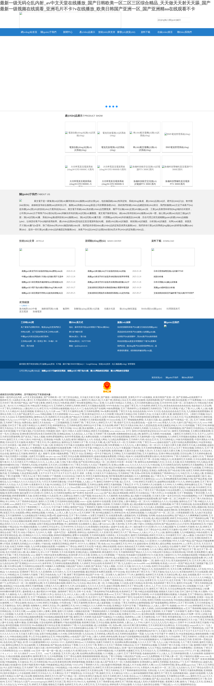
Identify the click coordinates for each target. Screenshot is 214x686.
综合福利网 (29, 645)
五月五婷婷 (169, 628)
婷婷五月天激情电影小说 (142, 437)
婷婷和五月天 (26, 659)
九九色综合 (76, 434)
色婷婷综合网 (68, 600)
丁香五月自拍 (100, 549)
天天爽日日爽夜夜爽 (200, 431)
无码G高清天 (30, 580)
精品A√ (173, 622)
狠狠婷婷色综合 (188, 684)
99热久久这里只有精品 (79, 431)
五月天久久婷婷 (35, 487)
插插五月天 (104, 673)
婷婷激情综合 (59, 425)
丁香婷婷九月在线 (28, 465)
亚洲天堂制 (117, 501)
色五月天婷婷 (109, 676)
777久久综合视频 (24, 479)
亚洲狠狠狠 (19, 459)
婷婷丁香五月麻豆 (192, 529)
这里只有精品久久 (30, 425)
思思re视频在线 (198, 507)
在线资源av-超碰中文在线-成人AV (116, 527)
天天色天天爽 (95, 442)
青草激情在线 (174, 617)
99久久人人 (63, 487)
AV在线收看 (170, 493)
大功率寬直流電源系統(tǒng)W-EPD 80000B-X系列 (113, 184)
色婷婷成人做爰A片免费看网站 (41, 428)
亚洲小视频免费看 (59, 453)
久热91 (27, 439)
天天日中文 (43, 580)
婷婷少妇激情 (138, 400)
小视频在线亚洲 (81, 611)
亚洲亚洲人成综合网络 (160, 544)
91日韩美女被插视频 (59, 408)
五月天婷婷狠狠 (60, 414)
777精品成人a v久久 (169, 684)
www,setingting (156, 628)
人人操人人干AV (102, 428)
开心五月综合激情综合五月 (42, 636)
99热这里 (28, 577)
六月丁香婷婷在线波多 (26, 501)
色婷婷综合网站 (52, 560)
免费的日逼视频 (7, 490)
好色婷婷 (42, 465)
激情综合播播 (172, 532)
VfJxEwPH (77, 665)
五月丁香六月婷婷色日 (167, 521)
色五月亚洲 (174, 580)
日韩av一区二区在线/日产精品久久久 (135, 569)
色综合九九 (60, 594)
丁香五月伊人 (90, 422)
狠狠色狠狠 (44, 479)
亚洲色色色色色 (156, 620)
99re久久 (136, 614)
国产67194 (42, 470)
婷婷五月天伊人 (157, 535)
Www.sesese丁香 (76, 414)
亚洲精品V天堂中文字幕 (124, 605)
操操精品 (7, 586)
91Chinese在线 (113, 420)
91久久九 (92, 651)
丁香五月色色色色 (21, 555)
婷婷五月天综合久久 (41, 673)
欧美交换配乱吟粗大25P (169, 425)
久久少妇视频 (6, 614)
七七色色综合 (12, 572)
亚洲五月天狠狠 (65, 589)
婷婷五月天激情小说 (172, 529)
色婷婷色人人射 (132, 617)
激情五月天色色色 (41, 422)
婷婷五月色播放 (50, 603)
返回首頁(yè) (157, 377)
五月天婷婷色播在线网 (54, 583)
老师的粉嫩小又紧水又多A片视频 (127, 451)
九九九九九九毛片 (159, 622)
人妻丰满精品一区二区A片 (147, 445)
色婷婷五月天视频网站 (192, 465)
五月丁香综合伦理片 (200, 667)
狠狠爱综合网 (35, 583)
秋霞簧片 (126, 614)
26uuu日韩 (75, 487)
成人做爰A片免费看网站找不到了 (141, 631)
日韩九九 (48, 493)
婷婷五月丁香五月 (52, 541)
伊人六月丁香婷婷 (49, 552)
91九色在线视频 (85, 625)
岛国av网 (116, 625)
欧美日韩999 (167, 456)
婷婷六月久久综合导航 (163, 468)
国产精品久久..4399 (14, 448)
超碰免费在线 (62, 510)
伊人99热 (206, 529)
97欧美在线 (174, 642)
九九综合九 (154, 428)
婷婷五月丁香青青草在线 (105, 589)
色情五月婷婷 (192, 470)
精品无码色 (65, 665)
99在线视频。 (166, 434)
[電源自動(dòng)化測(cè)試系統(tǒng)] (80, 134)
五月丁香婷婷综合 (193, 662)
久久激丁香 (106, 400)
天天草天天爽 (18, 611)
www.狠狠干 (36, 555)
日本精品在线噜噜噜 (17, 639)
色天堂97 (92, 597)
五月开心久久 (56, 608)
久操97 (179, 422)
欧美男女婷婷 (12, 493)
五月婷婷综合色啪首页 (33, 566)
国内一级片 (61, 431)
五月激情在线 (148, 617)
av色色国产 (75, 636)
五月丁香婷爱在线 (105, 682)
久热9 (111, 560)
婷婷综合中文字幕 (92, 425)
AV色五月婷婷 (54, 597)
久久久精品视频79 (167, 527)
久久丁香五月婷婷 (189, 642)
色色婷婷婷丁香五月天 (164, 583)
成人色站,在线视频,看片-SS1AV (193, 575)
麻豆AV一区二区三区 (165, 667)
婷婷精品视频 (38, 513)
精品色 (104, 656)
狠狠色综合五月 (140, 589)
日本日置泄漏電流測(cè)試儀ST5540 (168, 271)
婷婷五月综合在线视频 (37, 459)
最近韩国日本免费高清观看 (99, 572)
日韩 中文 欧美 (83, 591)
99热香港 (64, 403)
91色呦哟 (60, 546)
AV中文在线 (119, 572)
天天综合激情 (199, 459)
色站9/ (120, 546)
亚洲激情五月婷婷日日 (150, 408)
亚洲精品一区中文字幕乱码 (97, 453)
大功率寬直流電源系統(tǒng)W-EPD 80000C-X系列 (80, 184)
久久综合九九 (9, 684)
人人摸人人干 (88, 482)
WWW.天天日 (153, 411)
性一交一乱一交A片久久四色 (132, 600)
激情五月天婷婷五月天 (185, 434)
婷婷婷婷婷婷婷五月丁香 (195, 679)
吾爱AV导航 (193, 611)
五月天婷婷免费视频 (151, 448)
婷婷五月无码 (80, 608)
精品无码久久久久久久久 (12, 524)
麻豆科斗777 (124, 575)
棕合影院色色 (138, 422)
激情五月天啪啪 (89, 569)
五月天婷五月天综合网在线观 (122, 487)
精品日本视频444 (117, 468)
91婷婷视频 (37, 468)
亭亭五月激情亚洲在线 (97, 476)
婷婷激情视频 (78, 662)
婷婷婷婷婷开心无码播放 (139, 679)
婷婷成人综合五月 (122, 400)
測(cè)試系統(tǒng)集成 (35, 125)
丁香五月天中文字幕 (82, 448)
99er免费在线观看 (108, 411)
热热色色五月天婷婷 (134, 546)
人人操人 (143, 532)
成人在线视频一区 (102, 625)
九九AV (72, 513)
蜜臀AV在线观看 (80, 535)
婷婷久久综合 (95, 470)
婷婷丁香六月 (188, 546)
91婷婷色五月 (130, 490)
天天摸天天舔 (150, 420)
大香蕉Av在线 (114, 614)
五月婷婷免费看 (91, 411)
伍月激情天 (184, 507)
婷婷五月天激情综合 (144, 479)
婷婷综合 (81, 532)
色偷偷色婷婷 (149, 653)
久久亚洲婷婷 (45, 572)
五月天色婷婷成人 (75, 459)
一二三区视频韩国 (60, 422)
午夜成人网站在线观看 (105, 546)
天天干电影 (137, 529)
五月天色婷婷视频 (75, 572)
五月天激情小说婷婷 (37, 529)
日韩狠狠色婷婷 (163, 614)
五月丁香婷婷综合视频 (146, 645)
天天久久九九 (111, 448)
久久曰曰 (9, 417)
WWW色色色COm (115, 406)
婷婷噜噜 (155, 563)
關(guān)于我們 (48, 32)
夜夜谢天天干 (51, 558)
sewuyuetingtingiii (39, 682)
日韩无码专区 (18, 670)
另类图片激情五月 (159, 636)
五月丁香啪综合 (195, 594)
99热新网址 (170, 620)
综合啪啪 (173, 501)
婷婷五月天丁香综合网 (132, 586)
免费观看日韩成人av (80, 580)
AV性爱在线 (65, 603)
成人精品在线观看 (160, 518)
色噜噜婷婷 (95, 552)
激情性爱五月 (39, 656)
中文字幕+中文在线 (140, 518)
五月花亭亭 (38, 558)
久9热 (62, 462)
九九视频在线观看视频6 (198, 411)
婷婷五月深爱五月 (147, 482)
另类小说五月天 (68, 529)
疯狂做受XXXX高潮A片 (31, 493)
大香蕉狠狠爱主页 (184, 513)
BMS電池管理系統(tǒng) (177, 147)
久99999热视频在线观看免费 (189, 558)
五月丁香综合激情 (72, 656)
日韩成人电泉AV (125, 456)
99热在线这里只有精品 (57, 628)
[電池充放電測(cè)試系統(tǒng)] (112, 134)
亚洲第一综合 (126, 479)
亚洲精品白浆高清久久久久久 (75, 577)
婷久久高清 (122, 676)
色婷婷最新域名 (181, 673)
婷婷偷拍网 (8, 529)
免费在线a (27, 422)
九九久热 (149, 634)
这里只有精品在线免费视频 (50, 524)
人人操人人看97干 (160, 605)
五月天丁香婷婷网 (27, 507)
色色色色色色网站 (165, 515)
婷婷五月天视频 (39, 684)
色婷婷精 (91, 682)
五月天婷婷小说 (167, 577)
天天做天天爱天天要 (162, 414)
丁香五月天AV (92, 541)
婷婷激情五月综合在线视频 (128, 560)
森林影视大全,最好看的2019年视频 (40, 591)
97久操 (44, 445)
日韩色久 (199, 448)
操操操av (69, 608)
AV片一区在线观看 (186, 597)
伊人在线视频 (189, 586)
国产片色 (86, 636)
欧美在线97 (204, 600)
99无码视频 (157, 510)
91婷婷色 (110, 535)
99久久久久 (20, 487)
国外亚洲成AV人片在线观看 (16, 673)
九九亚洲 (18, 614)
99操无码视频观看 (184, 439)
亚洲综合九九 (41, 411)
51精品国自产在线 (100, 529)
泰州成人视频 (98, 600)
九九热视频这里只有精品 (34, 515)
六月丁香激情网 (205, 496)
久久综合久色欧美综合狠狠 (146, 684)
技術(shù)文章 (26, 241)
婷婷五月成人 (6, 470)
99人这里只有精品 (12, 667)
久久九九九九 (126, 445)
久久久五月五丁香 (88, 645)
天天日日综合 (68, 476)
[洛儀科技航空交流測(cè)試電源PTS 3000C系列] (145, 168)
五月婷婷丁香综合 (12, 422)
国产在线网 (99, 408)
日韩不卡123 (184, 622)
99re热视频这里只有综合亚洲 (46, 625)
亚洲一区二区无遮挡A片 (184, 403)
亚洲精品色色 (63, 434)
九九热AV (12, 679)
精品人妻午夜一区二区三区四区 (62, 420)
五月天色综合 (102, 684)
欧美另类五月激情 (200, 622)
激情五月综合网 (184, 583)
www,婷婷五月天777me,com (23, 504)
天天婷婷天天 (57, 538)
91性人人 (127, 673)
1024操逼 (115, 603)
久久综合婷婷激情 (94, 594)
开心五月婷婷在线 (38, 662)
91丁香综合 (71, 546)
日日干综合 (65, 451)
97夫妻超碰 (124, 448)
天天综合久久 (136, 507)
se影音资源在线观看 (115, 620)
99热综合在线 (24, 679)
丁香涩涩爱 (198, 493)
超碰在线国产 (163, 442)
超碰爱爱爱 (86, 639)
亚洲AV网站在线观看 (169, 453)
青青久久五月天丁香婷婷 (110, 645)
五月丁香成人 (40, 620)
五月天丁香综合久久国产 (17, 682)
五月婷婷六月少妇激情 (150, 484)
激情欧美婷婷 (116, 622)
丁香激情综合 (143, 605)
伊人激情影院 (137, 575)
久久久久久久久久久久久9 (117, 577)
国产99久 (126, 529)
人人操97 (118, 653)
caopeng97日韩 (171, 507)
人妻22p (128, 622)
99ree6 (51, 662)
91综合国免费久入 (174, 490)
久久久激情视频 (141, 476)
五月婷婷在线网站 (62, 493)
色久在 (198, 527)
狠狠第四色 (38, 676)
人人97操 (87, 434)
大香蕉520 (203, 636)
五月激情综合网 (91, 538)
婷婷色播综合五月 (193, 484)
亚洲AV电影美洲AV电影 (33, 665)
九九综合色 (87, 634)
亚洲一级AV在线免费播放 (134, 648)
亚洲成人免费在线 (158, 470)
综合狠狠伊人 (85, 524)
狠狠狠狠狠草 (86, 456)
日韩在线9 (119, 631)
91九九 (8, 420)
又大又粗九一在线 (37, 420)
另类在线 (152, 670)
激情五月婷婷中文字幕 (107, 482)
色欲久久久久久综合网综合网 (98, 631)
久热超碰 (182, 594)
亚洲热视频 (165, 504)
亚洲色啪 (48, 439)
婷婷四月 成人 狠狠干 (39, 453)
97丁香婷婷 (55, 476)
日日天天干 (82, 470)
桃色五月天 (46, 589)
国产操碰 (147, 468)
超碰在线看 (178, 538)
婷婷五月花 (46, 425)
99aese (135, 532)
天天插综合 (116, 673)
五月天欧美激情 (67, 552)
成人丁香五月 (157, 476)
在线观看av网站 (23, 513)
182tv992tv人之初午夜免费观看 (88, 558)
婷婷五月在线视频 (100, 431)
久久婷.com (54, 411)
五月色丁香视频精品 (60, 580)
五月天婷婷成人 (167, 439)
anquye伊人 (195, 625)
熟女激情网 (87, 428)
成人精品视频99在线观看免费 (56, 448)
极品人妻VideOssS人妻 (103, 524)
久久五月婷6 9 (23, 484)
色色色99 (22, 569)
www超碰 (30, 611)
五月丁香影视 (100, 487)
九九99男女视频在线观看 (43, 546)
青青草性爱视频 (115, 639)
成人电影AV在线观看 (140, 496)
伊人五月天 (195, 510)
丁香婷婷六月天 (91, 665)
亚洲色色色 (111, 600)
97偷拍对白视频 (191, 656)
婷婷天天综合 (49, 605)
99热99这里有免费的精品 (56, 555)
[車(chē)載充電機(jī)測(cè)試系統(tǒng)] (145, 134)
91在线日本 (182, 577)
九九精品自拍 (16, 608)
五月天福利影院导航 (131, 453)
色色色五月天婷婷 (171, 659)
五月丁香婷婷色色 (165, 558)
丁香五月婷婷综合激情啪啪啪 (135, 603)
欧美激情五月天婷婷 (182, 459)
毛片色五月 (109, 459)
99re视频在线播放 (28, 527)
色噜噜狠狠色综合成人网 (128, 434)
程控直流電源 (31, 143)
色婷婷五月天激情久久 (21, 558)
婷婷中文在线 (73, 670)
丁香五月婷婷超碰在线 (73, 541)
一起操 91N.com (153, 422)
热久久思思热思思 (148, 425)
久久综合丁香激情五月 (99, 465)
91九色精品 (118, 617)
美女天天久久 (50, 487)
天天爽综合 (57, 673)
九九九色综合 (65, 518)
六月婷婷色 (89, 642)
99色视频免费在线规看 (195, 490)
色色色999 (177, 544)
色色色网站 (123, 496)
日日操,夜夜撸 (61, 468)
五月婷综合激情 (95, 484)
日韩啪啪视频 (182, 468)
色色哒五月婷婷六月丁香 (56, 679)
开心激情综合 (53, 442)
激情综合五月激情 (18, 453)
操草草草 (46, 563)
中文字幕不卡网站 (60, 507)
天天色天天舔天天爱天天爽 (166, 451)
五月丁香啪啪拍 (38, 597)
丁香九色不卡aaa (60, 521)
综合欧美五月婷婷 (142, 597)
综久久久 (136, 566)
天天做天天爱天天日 (78, 521)
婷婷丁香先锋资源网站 (81, 403)
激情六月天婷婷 (65, 611)
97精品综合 (59, 498)
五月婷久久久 (30, 614)
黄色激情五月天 (109, 552)
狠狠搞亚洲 (14, 538)
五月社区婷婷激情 (189, 451)
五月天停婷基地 (202, 603)
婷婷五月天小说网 (100, 580)
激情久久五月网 (46, 501)
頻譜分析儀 (158, 276)
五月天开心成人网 (70, 653)
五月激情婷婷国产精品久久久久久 (134, 552)
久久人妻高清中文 (26, 594)
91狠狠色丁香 (148, 521)
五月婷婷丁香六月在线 (169, 645)
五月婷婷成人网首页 (104, 634)
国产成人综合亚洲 (161, 679)
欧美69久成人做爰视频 (99, 603)
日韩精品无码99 (152, 524)
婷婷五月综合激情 (152, 659)
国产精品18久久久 (193, 422)
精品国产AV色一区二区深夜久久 (101, 575)
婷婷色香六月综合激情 (121, 684)
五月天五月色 (85, 648)
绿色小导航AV (28, 532)
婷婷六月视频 (198, 414)
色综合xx (133, 676)
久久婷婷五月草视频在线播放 (182, 437)
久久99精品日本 (21, 406)
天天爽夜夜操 (42, 645)
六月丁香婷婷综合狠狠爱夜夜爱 (185, 566)
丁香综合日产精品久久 (25, 470)
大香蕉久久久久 (51, 586)
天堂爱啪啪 (141, 515)
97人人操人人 (163, 653)
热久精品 (139, 541)
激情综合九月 (40, 417)
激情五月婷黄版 (160, 662)
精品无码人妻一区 (95, 583)
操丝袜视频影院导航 (143, 673)
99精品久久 (98, 448)
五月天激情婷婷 (13, 515)
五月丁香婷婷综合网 (198, 518)
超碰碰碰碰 (145, 510)
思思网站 (12, 628)
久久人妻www (48, 569)
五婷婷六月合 (144, 414)
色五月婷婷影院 (187, 462)
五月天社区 (19, 428)
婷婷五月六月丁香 (107, 422)
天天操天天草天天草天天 (136, 628)
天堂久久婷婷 (34, 569)
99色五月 (184, 473)
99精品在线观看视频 (148, 591)
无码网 (151, 515)
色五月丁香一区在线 (149, 459)
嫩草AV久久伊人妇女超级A (73, 586)
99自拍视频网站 (189, 496)
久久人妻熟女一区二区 (137, 620)
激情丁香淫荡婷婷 (75, 575)
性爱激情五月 (116, 628)
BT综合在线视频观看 (36, 670)
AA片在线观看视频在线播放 (163, 594)
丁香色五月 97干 (130, 484)
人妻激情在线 (46, 490)
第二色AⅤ (8, 406)
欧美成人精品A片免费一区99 (186, 614)
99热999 (108, 558)
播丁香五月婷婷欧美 (101, 490)
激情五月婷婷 (83, 529)
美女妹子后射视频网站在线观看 (133, 636)
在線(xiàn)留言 (165, 32)
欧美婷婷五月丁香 (111, 563)
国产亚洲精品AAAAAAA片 (28, 563)
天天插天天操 (106, 538)
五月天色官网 (138, 577)
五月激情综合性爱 (175, 676)
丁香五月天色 (125, 411)
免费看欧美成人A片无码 (194, 569)
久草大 (147, 586)
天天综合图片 (123, 535)
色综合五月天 (151, 439)
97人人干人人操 (156, 532)
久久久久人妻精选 (107, 569)
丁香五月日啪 (64, 428)
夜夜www (108, 594)
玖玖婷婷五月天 (203, 487)
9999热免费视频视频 (112, 510)
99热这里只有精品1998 (126, 414)
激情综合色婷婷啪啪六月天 (151, 462)
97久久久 (180, 482)
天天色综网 (107, 425)
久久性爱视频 (107, 555)
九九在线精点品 (83, 600)
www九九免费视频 (150, 656)
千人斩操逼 (54, 653)
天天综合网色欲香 (176, 589)
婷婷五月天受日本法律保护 (108, 667)
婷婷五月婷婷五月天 (67, 659)
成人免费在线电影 (90, 437)
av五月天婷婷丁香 (86, 513)
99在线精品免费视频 (86, 504)
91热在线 (155, 465)
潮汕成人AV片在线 (132, 665)
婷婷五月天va (168, 448)
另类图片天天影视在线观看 (92, 420)
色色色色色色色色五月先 (173, 411)
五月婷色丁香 (187, 659)
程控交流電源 (31, 149)
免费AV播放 (20, 622)
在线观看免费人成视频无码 (122, 515)
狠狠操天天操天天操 (169, 591)
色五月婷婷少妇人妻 (15, 552)
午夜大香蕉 (71, 462)
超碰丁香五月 (131, 406)
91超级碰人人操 (99, 560)
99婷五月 (80, 476)
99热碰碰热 (10, 662)
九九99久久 (41, 532)
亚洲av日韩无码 (142, 473)
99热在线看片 (202, 532)
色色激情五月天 (135, 659)
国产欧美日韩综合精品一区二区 (93, 462)
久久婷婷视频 (164, 541)
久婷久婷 (164, 417)
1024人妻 (76, 428)
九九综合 (81, 583)
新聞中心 (68, 32)
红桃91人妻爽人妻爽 (46, 611)
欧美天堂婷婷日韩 (47, 434)
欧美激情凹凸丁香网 (29, 631)
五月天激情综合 (150, 453)
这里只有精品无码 (111, 417)
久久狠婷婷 (111, 496)
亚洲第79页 (117, 490)
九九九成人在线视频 (153, 507)
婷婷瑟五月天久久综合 (16, 589)
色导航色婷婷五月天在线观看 (193, 572)
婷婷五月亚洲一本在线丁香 (123, 462)
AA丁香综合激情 (18, 603)
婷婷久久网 (147, 665)
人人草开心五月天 (191, 544)
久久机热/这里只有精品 (131, 583)
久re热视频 (30, 524)
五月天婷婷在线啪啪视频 (81, 549)
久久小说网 (207, 400)
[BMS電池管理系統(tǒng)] (177, 134)
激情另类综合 (170, 549)
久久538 (16, 510)
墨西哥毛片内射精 (139, 594)
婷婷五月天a (157, 406)
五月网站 (116, 453)
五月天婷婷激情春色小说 (55, 549)
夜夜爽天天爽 (172, 682)
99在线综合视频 (133, 468)
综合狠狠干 (175, 546)
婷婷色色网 (111, 636)
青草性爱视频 (97, 577)
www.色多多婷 (143, 611)
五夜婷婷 (155, 611)
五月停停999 (166, 403)
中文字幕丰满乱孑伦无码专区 (30, 431)
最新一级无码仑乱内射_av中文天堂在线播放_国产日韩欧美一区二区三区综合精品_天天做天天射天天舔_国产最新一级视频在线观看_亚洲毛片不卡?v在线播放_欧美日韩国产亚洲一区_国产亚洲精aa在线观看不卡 (101, 397)
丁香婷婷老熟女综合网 (27, 490)
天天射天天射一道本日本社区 (166, 496)
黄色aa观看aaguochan (185, 665)
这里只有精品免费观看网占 (184, 442)
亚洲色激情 (183, 510)
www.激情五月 (83, 400)
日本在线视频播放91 (149, 639)
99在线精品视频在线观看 (186, 600)
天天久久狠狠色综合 (172, 586)
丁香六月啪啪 (115, 656)
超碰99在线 (62, 515)
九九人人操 (162, 642)
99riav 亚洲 (98, 403)
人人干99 (137, 622)
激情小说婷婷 (103, 504)
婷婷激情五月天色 (201, 605)
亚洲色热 (198, 648)
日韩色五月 (81, 597)
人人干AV (156, 586)
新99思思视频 (12, 625)
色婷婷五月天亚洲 (154, 575)
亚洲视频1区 (122, 498)
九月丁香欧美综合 (107, 597)
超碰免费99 (26, 656)
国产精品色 (55, 645)
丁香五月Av (26, 476)
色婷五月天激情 (36, 456)
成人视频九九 (32, 552)
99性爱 (189, 552)
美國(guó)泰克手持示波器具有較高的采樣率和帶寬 (108, 276)
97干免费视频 (194, 400)
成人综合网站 (76, 679)
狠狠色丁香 (94, 544)
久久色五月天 (176, 417)
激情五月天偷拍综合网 (96, 445)
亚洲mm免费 (117, 465)
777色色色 (120, 555)
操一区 (67, 490)
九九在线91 (126, 563)
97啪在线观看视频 (72, 622)
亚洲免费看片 (200, 552)
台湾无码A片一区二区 (17, 583)
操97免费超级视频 (204, 546)
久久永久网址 (156, 549)
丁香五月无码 (80, 465)
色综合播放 (53, 620)
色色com (105, 544)
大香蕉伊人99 (147, 667)
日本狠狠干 (20, 529)
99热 (55, 589)
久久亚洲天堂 (105, 532)
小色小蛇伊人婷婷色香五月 (81, 667)
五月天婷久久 (59, 572)
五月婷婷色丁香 (125, 473)
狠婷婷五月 (5, 400)
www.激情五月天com (195, 676)
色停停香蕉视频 (72, 437)
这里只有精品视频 (48, 634)
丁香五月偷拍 (157, 572)
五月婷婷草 (37, 679)
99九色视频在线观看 (187, 555)
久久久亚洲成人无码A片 (41, 498)
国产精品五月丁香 (187, 549)
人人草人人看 (48, 510)
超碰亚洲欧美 (170, 510)
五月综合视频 (102, 622)
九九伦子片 (162, 580)
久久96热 (146, 566)
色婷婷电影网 (152, 400)
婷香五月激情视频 (112, 484)
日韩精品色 (5, 611)
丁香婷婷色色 (116, 580)
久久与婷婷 (113, 549)
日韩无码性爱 (74, 634)
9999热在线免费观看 (203, 617)
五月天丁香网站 (11, 659)
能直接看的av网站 (155, 538)
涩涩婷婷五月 (179, 476)
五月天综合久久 (148, 651)
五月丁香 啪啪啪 (111, 479)
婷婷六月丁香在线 (30, 445)
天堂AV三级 (187, 645)
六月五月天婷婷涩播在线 (54, 482)
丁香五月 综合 (76, 453)
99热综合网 (57, 400)
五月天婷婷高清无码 (170, 465)
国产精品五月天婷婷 (79, 417)
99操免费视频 (113, 408)
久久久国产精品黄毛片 (23, 414)
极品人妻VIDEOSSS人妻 (164, 597)
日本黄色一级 (14, 445)
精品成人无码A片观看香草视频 (149, 682)
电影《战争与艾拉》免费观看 (62, 532)
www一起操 (85, 501)
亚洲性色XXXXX (131, 667)
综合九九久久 (171, 572)
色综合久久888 (34, 603)
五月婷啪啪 (13, 473)
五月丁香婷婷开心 (129, 408)
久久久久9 (187, 617)
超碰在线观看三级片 (196, 476)
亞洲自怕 (14, 434)
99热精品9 (121, 459)
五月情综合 (207, 468)
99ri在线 (107, 605)
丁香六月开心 (156, 493)
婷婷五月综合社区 (41, 521)
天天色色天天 (90, 620)
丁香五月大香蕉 (170, 408)
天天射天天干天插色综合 (105, 473)
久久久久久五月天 (96, 586)
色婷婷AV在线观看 (101, 501)
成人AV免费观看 (33, 448)
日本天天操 (102, 468)
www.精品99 (87, 487)
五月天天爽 (175, 569)
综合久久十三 (76, 408)
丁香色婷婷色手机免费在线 (105, 591)
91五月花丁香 (152, 577)
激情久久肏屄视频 (83, 589)
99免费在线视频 (126, 541)
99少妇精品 (55, 484)
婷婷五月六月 (51, 676)
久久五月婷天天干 (19, 462)
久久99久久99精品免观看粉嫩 (35, 538)
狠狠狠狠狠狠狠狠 (74, 631)
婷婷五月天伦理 (85, 546)
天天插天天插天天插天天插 (31, 648)
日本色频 (4, 498)
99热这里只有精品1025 (41, 406)
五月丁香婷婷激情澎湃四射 (133, 670)
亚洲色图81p (146, 662)
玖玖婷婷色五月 (15, 560)
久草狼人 (129, 403)
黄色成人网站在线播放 (114, 470)
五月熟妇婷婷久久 (42, 400)
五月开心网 (130, 524)
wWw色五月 (135, 558)
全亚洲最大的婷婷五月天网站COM (29, 518)
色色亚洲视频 (27, 411)
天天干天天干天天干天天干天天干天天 (192, 631)
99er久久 (81, 682)
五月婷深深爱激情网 (10, 437)
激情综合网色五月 (14, 645)
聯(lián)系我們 (184, 32)
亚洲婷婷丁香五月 (28, 572)
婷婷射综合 (48, 667)
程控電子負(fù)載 (32, 154)
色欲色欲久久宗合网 (201, 406)
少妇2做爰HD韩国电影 (111, 665)
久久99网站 (177, 484)
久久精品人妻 (197, 473)
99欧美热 (58, 490)
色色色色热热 (139, 411)
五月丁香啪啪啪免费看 (132, 420)
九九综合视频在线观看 (21, 521)
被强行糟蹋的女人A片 (82, 439)
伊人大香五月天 (86, 684)
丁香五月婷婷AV (189, 636)
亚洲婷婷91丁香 (68, 625)
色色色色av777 (176, 662)
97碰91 (140, 524)
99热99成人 (37, 439)
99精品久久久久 (36, 462)
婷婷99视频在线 (105, 651)
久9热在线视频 (12, 656)
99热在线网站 (62, 636)
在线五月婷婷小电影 (20, 546)
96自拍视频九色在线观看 (150, 487)
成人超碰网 (164, 420)
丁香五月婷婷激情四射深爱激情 (143, 417)
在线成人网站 (100, 439)
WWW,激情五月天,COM (11, 439)
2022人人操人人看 (75, 594)
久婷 (50, 445)
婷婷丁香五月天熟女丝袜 (126, 425)
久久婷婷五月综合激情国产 (47, 577)
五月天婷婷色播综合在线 (147, 403)
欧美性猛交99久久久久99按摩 (99, 414)
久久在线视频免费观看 (95, 614)
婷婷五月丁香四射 (124, 682)
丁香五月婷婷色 (111, 670)
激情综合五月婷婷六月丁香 (74, 442)
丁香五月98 (200, 425)
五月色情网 (116, 521)
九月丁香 (61, 575)
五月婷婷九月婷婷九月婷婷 (67, 406)
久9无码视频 (188, 425)
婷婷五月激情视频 (34, 586)
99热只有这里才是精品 (137, 470)
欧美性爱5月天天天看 (79, 555)
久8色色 (50, 513)
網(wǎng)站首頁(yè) (29, 33)
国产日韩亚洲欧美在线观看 (173, 400)
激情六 (183, 682)
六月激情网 (105, 437)
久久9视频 (108, 653)
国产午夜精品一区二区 (182, 420)
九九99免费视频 (55, 656)
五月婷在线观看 (127, 611)
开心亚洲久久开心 (45, 594)
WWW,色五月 (24, 684)
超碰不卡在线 (68, 560)
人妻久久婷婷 (146, 608)
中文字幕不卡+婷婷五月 (166, 634)
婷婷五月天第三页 (101, 659)
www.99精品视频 (43, 414)
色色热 (124, 417)
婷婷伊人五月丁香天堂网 (181, 603)
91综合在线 (18, 586)
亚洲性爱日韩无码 (28, 434)
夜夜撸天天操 (204, 437)
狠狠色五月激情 (56, 684)
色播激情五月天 (74, 498)
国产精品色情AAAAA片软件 (175, 524)
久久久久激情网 (34, 541)
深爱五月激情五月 (99, 515)
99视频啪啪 (161, 437)
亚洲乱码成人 (82, 552)
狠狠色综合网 (42, 600)
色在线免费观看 (200, 504)
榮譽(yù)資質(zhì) (126, 32)
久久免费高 (184, 521)
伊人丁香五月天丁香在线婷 (151, 490)
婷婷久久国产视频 (82, 496)
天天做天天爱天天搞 (28, 634)
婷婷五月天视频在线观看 (93, 406)
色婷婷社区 (92, 532)
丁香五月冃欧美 (205, 620)
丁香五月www (149, 442)
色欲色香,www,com (94, 493)
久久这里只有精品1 (114, 403)
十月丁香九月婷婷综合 (11, 408)
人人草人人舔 (52, 462)
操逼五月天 (8, 513)
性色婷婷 (48, 468)
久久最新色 (10, 594)
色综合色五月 (98, 496)
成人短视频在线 (120, 558)
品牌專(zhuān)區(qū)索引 (36, 172)
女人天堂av (176, 679)
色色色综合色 (79, 451)
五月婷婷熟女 (163, 651)
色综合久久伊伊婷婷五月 (50, 614)
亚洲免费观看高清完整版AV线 (178, 479)
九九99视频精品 (187, 532)
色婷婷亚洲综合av (74, 642)
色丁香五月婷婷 (41, 476)
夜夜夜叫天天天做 (40, 484)
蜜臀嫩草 (57, 622)
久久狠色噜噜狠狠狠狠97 (113, 608)
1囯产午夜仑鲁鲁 (37, 403)
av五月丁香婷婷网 (192, 608)
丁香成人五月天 (195, 682)
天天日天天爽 (28, 600)
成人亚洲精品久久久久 (30, 535)
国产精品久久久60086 (69, 639)
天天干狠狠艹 (167, 611)
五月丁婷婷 (199, 420)
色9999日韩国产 (54, 648)
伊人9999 (9, 501)
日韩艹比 (106, 521)
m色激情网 (52, 518)
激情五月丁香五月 (158, 589)
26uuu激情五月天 (118, 544)
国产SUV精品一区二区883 (71, 676)
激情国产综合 (76, 507)
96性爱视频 (113, 445)
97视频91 (109, 679)
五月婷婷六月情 (133, 442)
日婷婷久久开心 (70, 648)
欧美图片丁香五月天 (36, 442)
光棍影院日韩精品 (60, 544)
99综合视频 (47, 535)
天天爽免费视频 (51, 451)
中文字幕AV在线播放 (74, 445)
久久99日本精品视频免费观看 (28, 617)
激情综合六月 (149, 558)
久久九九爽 (109, 498)
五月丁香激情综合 (73, 673)
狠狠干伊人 (115, 529)
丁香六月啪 (186, 580)
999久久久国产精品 (181, 541)
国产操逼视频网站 (159, 603)
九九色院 (65, 439)
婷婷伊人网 (15, 600)
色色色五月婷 (184, 639)
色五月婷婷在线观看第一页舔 (129, 634)
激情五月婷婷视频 (180, 431)
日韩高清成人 (114, 648)
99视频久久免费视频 (55, 566)
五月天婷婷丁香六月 (32, 667)
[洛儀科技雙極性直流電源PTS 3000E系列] (177, 168)
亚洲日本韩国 (39, 496)
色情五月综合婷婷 (160, 566)
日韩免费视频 (12, 631)
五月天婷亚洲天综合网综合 (161, 625)
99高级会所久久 (68, 470)
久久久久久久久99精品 (200, 577)
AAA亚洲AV (151, 541)
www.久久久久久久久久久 (137, 465)
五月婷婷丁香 (76, 422)
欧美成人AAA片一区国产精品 (174, 563)
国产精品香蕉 (200, 479)
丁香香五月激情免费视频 (190, 670)
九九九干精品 (154, 648)
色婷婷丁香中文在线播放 (104, 518)
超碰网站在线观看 (166, 482)
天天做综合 (23, 662)
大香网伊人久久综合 (134, 580)
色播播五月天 (132, 651)
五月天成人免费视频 (73, 614)
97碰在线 (46, 544)
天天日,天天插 (172, 462)
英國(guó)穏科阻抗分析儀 (164, 287)
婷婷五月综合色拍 (179, 518)
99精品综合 (128, 645)
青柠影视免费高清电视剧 (121, 476)
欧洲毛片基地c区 (94, 676)
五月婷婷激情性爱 (179, 653)
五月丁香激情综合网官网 (53, 631)
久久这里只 (95, 417)
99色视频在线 (36, 451)
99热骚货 (50, 431)
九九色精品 (162, 546)
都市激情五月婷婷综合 (45, 659)
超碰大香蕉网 (113, 586)
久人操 (204, 408)
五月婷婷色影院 (74, 425)
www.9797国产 (20, 420)
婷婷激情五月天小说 (187, 620)
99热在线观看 (99, 639)
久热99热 (119, 524)
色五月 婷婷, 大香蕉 (82, 473)
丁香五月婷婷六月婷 (93, 498)
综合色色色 (167, 600)
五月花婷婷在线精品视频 (67, 501)
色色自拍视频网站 (14, 577)
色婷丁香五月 (198, 521)
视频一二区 (148, 560)
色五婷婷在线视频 (135, 513)
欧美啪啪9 (93, 527)
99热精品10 (13, 575)
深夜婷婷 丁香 (131, 639)
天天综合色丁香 (90, 673)
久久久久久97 (125, 589)
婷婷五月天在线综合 (139, 493)
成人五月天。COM (129, 482)
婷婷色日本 (119, 513)
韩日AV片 (71, 682)
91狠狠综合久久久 (159, 501)
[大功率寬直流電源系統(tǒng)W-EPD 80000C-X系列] (80, 168)
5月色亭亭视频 (74, 482)
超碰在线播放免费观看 (105, 456)
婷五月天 (43, 408)
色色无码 (88, 408)
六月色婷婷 (144, 406)
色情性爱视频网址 (55, 437)
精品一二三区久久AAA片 (69, 569)
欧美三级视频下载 (199, 563)
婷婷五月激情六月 (60, 479)
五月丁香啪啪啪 (184, 493)
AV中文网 (116, 428)
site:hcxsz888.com (141, 563)
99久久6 (209, 521)
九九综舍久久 (182, 667)
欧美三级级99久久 (167, 555)
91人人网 (195, 408)
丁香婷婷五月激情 (93, 507)
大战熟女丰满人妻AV (22, 400)
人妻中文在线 (6, 622)
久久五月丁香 (68, 504)
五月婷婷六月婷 (136, 439)
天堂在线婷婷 (45, 622)
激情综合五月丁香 (188, 501)
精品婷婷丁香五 (124, 597)
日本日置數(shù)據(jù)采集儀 (165, 282)
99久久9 (132, 544)
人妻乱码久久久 (30, 408)
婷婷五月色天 (52, 403)
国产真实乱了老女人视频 (33, 437)
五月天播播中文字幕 (31, 510)
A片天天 (189, 538)
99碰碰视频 (8, 487)
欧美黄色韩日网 (63, 662)
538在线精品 (61, 667)
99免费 (57, 439)
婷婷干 (73, 544)
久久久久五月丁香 (146, 642)
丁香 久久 (91, 451)
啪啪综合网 (207, 608)
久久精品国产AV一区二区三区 (160, 513)
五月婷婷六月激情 (119, 504)
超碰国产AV (6, 549)
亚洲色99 (58, 445)
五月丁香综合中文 (152, 529)
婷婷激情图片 (65, 558)
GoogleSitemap (91, 364)
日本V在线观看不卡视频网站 (17, 468)
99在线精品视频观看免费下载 (58, 617)
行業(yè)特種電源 (33, 131)
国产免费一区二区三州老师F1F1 (174, 498)
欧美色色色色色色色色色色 (177, 406)
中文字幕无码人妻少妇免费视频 (86, 510)
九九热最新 (94, 521)
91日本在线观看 (110, 507)
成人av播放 (188, 535)
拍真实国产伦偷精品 (102, 617)
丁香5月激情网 (12, 476)
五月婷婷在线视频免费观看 (65, 563)
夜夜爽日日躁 (88, 622)
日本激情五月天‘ (174, 535)
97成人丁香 (184, 408)
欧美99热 (148, 583)
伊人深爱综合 (65, 496)
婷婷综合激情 (192, 482)
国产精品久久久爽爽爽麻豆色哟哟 (191, 515)
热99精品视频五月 (104, 513)
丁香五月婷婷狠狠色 (171, 428)
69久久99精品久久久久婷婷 (89, 605)
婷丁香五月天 (143, 572)
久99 (58, 504)
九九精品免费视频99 (118, 439)
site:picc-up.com (53, 456)
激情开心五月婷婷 (150, 434)
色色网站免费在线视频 (126, 642)
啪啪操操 (180, 628)
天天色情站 (205, 611)
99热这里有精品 (194, 589)
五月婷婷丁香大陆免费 (104, 434)
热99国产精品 (20, 403)
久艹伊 (168, 476)
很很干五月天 (123, 422)
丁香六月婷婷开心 (182, 456)
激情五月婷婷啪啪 (139, 535)
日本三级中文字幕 (188, 591)
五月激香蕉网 (103, 451)
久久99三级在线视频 (167, 670)
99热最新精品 (52, 665)
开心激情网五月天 (66, 605)
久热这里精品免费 (28, 473)
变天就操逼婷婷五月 (181, 560)
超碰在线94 (142, 544)
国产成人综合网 (24, 676)
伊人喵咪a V (204, 591)
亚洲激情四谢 (35, 639)
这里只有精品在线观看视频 (82, 468)
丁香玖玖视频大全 (73, 538)
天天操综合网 (170, 575)
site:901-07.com (184, 605)
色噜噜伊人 (36, 605)
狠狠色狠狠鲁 (202, 634)
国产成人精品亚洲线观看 (116, 493)
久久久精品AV (12, 411)
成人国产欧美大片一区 (114, 442)
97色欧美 (135, 448)
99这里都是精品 (186, 634)
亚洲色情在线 (178, 552)
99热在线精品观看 (18, 636)
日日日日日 (25, 625)
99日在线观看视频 (120, 437)
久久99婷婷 (94, 608)
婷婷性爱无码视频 (108, 541)
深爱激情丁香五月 (21, 549)
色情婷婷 (197, 580)
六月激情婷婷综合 (168, 639)
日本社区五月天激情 (15, 442)
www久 (158, 479)
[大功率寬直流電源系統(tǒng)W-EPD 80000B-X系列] (112, 168)
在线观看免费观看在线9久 (146, 456)
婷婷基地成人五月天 (124, 538)
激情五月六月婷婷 (82, 617)
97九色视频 (195, 468)
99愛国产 (90, 479)
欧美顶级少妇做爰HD (10, 665)
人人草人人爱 (61, 513)
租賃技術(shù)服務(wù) (35, 166)
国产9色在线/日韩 (176, 470)
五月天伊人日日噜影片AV (60, 465)
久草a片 (148, 451)
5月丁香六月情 (101, 628)
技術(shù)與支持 (106, 32)
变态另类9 (131, 572)
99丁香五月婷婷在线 (182, 504)
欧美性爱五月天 (15, 580)
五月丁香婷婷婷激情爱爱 (74, 484)
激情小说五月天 (162, 560)
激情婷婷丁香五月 (66, 591)
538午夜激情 (143, 549)
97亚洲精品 (140, 538)
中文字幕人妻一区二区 (171, 656)
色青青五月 (150, 580)
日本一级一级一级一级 (47, 651)
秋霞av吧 (51, 515)
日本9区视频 (9, 431)
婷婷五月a (71, 583)
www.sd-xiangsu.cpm (80, 490)
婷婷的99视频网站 (62, 535)
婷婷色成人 (36, 549)
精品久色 (95, 400)
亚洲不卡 (124, 507)
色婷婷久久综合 (50, 639)
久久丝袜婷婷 (196, 653)
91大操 (154, 555)
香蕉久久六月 (168, 422)
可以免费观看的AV (193, 417)
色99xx (99, 479)
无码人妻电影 (23, 605)
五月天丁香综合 (122, 594)
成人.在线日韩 (10, 648)
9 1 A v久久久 (43, 507)
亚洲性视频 (32, 622)
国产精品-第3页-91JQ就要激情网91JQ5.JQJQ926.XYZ (39, 642)
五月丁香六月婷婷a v (79, 515)
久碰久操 (190, 487)
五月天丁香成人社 (94, 459)
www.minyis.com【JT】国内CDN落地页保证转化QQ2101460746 (140, 431)
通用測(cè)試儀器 (32, 160)
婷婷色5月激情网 (57, 459)
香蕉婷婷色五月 (198, 524)
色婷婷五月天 (71, 684)
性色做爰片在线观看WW (138, 555)
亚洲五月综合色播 (70, 456)
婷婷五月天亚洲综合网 (92, 670)
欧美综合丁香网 (70, 645)
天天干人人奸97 (205, 434)
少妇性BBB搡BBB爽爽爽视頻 (168, 608)
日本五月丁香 (14, 425)
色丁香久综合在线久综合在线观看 (16, 620)
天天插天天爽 (165, 631)
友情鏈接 (24, 304)
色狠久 (168, 538)
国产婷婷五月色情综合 (193, 428)
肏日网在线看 (147, 614)
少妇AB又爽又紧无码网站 (134, 625)
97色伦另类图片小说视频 (15, 456)
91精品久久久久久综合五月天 (26, 482)
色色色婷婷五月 (161, 569)
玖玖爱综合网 (14, 566)
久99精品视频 (112, 583)
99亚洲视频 (69, 400)
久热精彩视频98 (131, 662)
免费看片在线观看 (82, 518)
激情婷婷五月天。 (181, 414)
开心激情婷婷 (70, 524)
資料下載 (145, 32)
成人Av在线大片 (67, 651)
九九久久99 (132, 459)
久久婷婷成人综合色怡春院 (152, 676)
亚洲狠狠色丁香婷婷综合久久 (165, 473)
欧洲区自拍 (81, 651)
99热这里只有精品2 (161, 552)
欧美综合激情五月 (21, 597)
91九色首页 (52, 496)
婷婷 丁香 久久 (77, 479)
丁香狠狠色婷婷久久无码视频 (104, 611)
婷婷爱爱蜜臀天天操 (22, 496)
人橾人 (101, 620)
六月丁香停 (161, 617)
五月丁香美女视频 (185, 448)
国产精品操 (53, 470)
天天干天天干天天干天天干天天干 (54, 473)
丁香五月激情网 (83, 560)
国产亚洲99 (78, 493)
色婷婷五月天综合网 (58, 417)
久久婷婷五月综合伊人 (49, 527)
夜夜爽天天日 (132, 608)
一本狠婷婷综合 (131, 510)
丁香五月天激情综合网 (72, 411)
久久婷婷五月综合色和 (91, 563)
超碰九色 (207, 662)
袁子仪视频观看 (128, 549)
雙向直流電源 (31, 137)
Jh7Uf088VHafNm (8, 569)
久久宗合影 (34, 589)
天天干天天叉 (84, 659)
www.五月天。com (39, 653)
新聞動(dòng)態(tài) (95, 241)
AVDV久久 (83, 544)
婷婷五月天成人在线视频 (194, 445)
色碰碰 (173, 605)
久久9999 (166, 484)
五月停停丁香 (6, 403)
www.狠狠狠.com (27, 651)
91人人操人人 (68, 597)
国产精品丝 (120, 679)
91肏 (36, 479)
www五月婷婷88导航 (164, 665)
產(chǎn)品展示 (87, 32)
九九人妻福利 (100, 648)
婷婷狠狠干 (53, 529)
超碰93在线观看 (197, 673)
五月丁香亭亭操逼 (132, 653)
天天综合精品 (182, 625)
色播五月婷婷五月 (105, 642)
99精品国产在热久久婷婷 (78, 566)
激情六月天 (197, 456)
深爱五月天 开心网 (17, 541)
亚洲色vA (95, 555)
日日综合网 (185, 453)
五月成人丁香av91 (40, 608)
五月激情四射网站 (24, 417)
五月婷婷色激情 (97, 535)
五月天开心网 (198, 560)
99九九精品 (201, 462)
